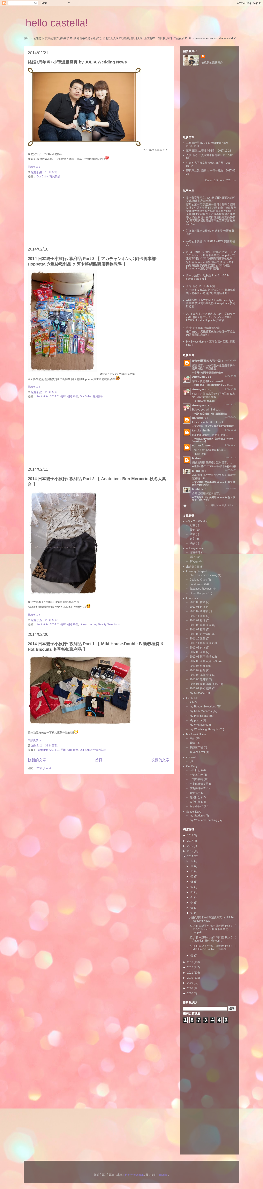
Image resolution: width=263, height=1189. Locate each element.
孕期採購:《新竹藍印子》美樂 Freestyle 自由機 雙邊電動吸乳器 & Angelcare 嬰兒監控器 (210, 303)
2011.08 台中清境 (200, 634)
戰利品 (194, 561)
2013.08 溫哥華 (199, 679)
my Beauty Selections (203, 706)
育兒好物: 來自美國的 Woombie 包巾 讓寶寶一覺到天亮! (213, 498)
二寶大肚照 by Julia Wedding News (207, 142)
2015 (190, 851)
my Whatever (197, 724)
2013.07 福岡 (197, 670)
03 (192, 907)
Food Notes (196, 584)
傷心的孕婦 (200, 454)
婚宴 (192, 538)
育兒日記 (195, 797)
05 (192, 897)
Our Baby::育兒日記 (48, 176)
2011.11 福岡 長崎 (200, 643)
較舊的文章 (160, 760)
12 (192, 860)
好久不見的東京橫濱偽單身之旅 (205, 162)
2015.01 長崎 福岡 (200, 688)
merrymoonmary (134, 1174)
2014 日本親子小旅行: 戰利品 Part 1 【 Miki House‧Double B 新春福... (212, 947)
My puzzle (196, 720)
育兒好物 (195, 801)
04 (192, 902)
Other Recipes (198, 593)
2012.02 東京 (197, 647)
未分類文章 (193, 566)
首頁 (98, 760)
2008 (190, 988)
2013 (190, 962)
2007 (190, 993)
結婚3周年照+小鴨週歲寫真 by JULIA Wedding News (77, 62)
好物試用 (195, 792)
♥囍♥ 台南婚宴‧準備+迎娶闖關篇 (210, 413)
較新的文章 (37, 760)
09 (192, 876)
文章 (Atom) (44, 768)
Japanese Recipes (201, 588)
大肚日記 (195, 770)
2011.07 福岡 (197, 629)
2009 (190, 982)
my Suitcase (197, 693)
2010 (190, 977)
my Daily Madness (201, 711)
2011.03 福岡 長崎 (200, 625)
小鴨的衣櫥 (196, 779)
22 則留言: (52, 620)
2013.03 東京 (197, 665)
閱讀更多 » (34, 166)
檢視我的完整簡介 (212, 62)
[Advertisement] (98, 212)
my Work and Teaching (203, 820)
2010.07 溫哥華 (199, 611)
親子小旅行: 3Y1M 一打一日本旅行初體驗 (215, 466)
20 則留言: (52, 392)
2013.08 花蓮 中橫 (200, 674)
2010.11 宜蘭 (197, 615)
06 (192, 892)
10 (192, 871)
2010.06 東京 (197, 606)
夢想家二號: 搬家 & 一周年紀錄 (204, 170)
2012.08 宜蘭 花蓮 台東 (204, 661)
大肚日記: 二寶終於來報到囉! (203, 155)
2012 (190, 967)
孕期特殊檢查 (198, 788)
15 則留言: (52, 172)
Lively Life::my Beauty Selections (100, 624)
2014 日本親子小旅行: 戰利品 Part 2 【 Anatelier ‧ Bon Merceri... (212, 939)
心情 (192, 525)
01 (192, 955)
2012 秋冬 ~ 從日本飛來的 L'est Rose (213, 385)
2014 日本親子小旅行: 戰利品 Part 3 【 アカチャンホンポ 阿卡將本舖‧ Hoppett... (212, 929)
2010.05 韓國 (197, 602)
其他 (192, 529)
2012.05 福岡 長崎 (200, 656)
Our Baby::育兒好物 (91, 396)
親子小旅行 (196, 806)
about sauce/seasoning (203, 575)
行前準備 (195, 552)
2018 (190, 835)
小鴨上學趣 (196, 774)
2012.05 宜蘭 (197, 652)
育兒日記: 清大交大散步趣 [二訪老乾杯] (214, 426)
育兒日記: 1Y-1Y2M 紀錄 (201, 286)
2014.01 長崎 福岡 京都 (204, 683)
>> (234, 180)
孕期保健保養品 (199, 783)
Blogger (163, 1174)
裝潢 (192, 742)
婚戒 (192, 534)
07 (192, 887)
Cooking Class (198, 579)
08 (192, 881)
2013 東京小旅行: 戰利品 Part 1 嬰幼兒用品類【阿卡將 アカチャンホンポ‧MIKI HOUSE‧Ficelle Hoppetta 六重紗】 (210, 317)
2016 (190, 845)
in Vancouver (197, 751)
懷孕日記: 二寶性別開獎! (200, 150)
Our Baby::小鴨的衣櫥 (93, 749)
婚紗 (192, 543)
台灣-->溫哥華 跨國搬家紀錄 (203, 327)
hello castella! (57, 23)
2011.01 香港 (197, 620)
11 (192, 866)
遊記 (192, 556)
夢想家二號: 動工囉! (204, 401)
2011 (190, 972)
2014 (190, 856)
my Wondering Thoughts (204, 729)
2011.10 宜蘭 (197, 638)
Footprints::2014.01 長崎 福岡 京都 (57, 396)
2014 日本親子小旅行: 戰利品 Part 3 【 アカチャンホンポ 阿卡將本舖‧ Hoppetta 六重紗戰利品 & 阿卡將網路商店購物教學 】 (211, 255)
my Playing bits (199, 715)
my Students (197, 815)
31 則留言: (52, 745)
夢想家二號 (196, 747)
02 (192, 912)
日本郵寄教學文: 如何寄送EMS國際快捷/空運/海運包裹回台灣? (210, 199)
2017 (190, 840)
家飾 (192, 738)
